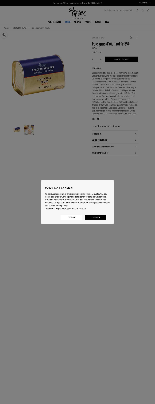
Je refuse (71, 217)
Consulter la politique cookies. (56, 208)
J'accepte (96, 217)
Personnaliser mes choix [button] (77, 208)
